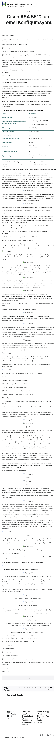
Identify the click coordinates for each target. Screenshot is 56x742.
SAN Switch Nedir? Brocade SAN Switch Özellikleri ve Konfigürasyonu (28, 717)
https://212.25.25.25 (7, 611)
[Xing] (51, 688)
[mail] (53, 735)
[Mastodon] (32, 688)
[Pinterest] (45, 688)
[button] (8, 712)
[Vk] (48, 688)
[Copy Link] (51, 690)
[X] (22, 688)
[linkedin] (48, 735)
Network (28, 11)
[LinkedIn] (30, 688)
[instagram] (42, 735)
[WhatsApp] (35, 688)
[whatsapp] (50, 735)
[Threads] (40, 688)
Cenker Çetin (20, 737)
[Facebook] (19, 688)
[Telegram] (37, 688)
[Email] (48, 690)
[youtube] (45, 735)
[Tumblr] (43, 688)
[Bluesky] (24, 688)
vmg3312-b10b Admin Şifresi (11, 714)
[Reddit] (27, 688)
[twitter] (40, 735)
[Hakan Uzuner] (13, 2)
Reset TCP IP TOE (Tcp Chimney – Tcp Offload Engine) (43, 716)
